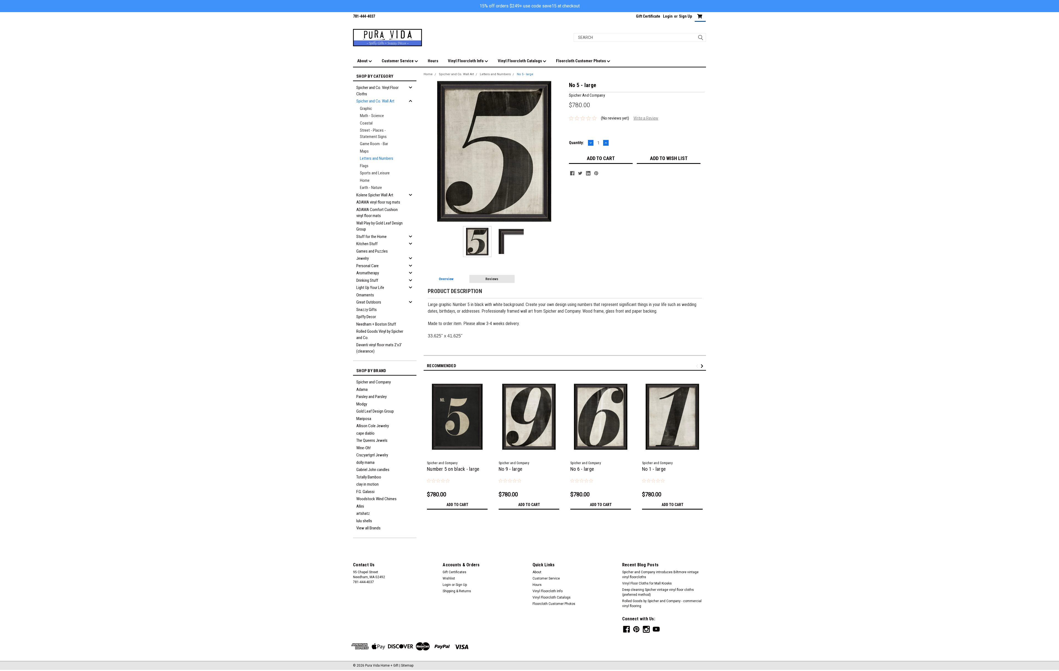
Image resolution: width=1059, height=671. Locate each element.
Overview (446, 279)
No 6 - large (582, 469)
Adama (362, 389)
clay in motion (367, 484)
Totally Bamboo (368, 477)
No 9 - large (510, 469)
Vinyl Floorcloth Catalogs (520, 60)
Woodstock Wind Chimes (376, 498)
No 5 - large (525, 74)
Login (668, 16)
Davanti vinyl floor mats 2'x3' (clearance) (379, 348)
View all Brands (368, 528)
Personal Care (367, 265)
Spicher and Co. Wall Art (375, 101)
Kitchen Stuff (367, 243)
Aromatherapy (367, 272)
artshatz (363, 513)
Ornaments (365, 295)
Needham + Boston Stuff (376, 324)
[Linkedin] (588, 173)
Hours (433, 60)
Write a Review (645, 118)
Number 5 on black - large (453, 469)
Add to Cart (457, 504)
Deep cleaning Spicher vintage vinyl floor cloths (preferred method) (658, 592)
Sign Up (685, 16)
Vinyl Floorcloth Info (466, 60)
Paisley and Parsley (371, 396)
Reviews (491, 279)
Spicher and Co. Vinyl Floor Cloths (377, 90)
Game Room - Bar (374, 143)
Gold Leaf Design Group (375, 411)
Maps (364, 151)
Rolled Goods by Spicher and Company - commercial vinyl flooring (662, 603)
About (362, 60)
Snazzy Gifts (366, 309)
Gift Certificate (648, 16)
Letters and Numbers (376, 158)
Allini (360, 506)
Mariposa (363, 418)
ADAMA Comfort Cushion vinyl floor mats (377, 212)
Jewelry (362, 258)
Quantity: (576, 142)
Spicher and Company (373, 382)
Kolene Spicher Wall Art (374, 195)
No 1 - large (654, 469)
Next (559, 151)
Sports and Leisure (375, 173)
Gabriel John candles (372, 469)
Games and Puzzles (372, 251)
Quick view (457, 454)
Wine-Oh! (363, 447)
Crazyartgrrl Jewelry (372, 455)
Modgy (361, 404)
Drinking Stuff (367, 280)
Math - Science (372, 115)
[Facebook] (572, 173)
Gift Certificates (454, 572)
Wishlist (449, 578)
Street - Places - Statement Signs (373, 133)
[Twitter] (580, 173)
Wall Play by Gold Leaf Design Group (379, 226)
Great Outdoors (368, 302)
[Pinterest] (596, 173)
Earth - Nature (371, 187)
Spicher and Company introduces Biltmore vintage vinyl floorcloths (660, 574)
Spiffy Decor (366, 316)
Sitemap (407, 665)
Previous (429, 151)
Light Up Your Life (370, 287)
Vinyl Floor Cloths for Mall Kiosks (647, 583)
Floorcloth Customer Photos (581, 60)
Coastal (366, 123)
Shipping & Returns (457, 591)
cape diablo (365, 433)
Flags (364, 165)
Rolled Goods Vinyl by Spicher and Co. (379, 334)
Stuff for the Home (371, 236)
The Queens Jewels (371, 440)
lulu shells (364, 520)
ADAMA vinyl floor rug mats (378, 202)
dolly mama (365, 462)
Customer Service (398, 60)
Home (365, 180)
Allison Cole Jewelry (372, 425)
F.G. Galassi (365, 491)
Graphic (366, 108)
